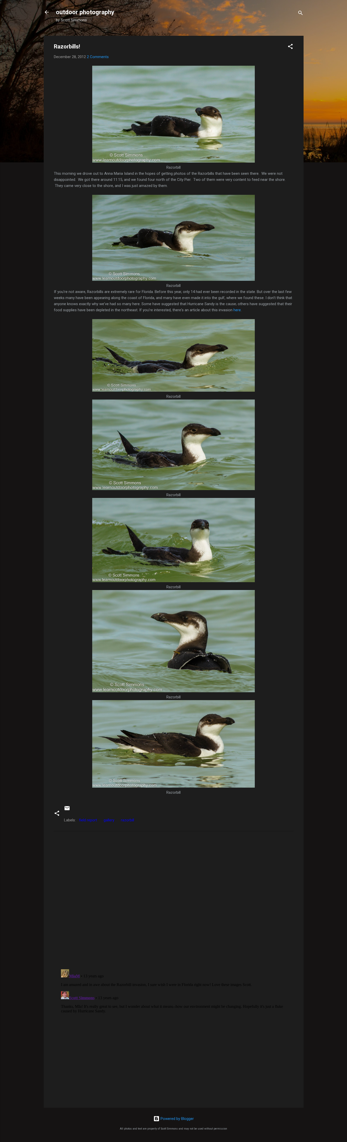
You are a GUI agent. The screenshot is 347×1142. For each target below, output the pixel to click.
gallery (109, 820)
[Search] (300, 14)
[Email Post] (67, 810)
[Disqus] (173, 899)
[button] (290, 47)
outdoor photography (85, 12)
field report (88, 820)
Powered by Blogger (177, 1118)
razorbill (127, 820)
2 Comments (98, 57)
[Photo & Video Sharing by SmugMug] (173, 161)
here (237, 310)
